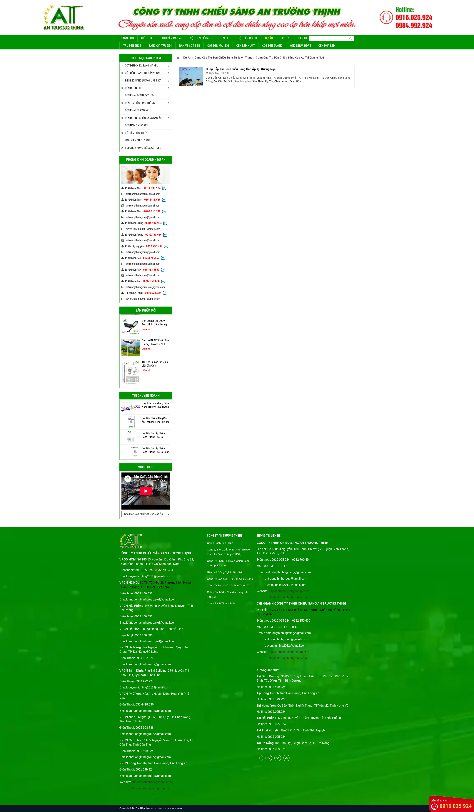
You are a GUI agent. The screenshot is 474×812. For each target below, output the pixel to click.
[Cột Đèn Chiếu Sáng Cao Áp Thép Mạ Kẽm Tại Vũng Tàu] (130, 421)
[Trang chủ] (178, 57)
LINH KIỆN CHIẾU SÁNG (137, 140)
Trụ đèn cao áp (172, 38)
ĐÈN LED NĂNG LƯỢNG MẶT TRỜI (143, 80)
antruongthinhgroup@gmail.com (143, 194)
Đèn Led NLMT (245, 45)
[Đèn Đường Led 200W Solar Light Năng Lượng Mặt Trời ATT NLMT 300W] (130, 326)
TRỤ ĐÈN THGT (132, 45)
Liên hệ (303, 38)
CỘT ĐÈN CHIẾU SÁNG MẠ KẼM (141, 65)
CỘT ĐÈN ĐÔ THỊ (248, 38)
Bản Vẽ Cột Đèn (189, 45)
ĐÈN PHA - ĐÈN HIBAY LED (139, 95)
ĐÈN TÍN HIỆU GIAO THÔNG (140, 103)
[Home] (237, 17)
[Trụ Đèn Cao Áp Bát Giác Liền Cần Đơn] (130, 372)
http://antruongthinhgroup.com (287, 597)
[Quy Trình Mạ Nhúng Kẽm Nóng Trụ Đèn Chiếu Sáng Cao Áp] (130, 406)
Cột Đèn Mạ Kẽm (218, 45)
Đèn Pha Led (326, 45)
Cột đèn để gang (201, 38)
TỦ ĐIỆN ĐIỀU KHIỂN (136, 133)
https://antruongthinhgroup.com (151, 788)
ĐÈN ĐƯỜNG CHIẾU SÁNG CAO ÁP (143, 118)
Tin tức (285, 38)
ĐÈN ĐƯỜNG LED (134, 88)
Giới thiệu (147, 38)
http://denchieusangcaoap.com (152, 782)
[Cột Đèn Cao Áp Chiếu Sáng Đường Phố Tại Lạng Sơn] (130, 451)
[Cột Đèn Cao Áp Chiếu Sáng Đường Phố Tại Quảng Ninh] (130, 436)
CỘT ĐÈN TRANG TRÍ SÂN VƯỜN (142, 73)
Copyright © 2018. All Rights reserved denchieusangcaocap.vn (151, 808)
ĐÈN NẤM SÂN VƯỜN (136, 125)
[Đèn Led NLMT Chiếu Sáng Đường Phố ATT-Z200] (130, 347)
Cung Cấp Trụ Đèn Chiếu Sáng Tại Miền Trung (224, 57)
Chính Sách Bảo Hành (220, 542)
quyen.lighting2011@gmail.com (143, 229)
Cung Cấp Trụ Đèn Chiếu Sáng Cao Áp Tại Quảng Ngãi (290, 57)
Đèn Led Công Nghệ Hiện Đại (224, 572)
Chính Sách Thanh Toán (221, 603)
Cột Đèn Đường (272, 45)
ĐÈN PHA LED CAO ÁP (136, 110)
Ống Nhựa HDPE (300, 45)
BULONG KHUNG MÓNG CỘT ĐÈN (143, 147)
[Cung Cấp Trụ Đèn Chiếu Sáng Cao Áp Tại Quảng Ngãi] (191, 76)
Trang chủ (126, 38)
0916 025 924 (456, 806)
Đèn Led (225, 38)
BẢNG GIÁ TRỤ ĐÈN (160, 45)
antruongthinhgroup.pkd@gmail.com (145, 287)
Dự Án (269, 38)
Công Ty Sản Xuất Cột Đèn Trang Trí (228, 585)
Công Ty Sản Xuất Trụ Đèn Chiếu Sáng (230, 578)
